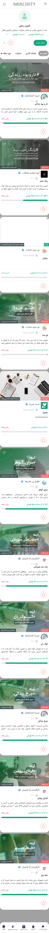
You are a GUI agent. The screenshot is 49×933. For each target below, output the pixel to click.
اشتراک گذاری (31, 53)
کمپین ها (43, 53)
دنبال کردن (40, 42)
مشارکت (18, 53)
